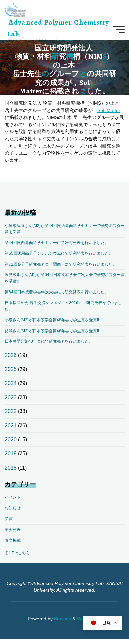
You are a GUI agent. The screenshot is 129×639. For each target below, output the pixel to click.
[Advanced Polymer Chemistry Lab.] (16, 9)
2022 (11, 411)
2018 (11, 468)
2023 (11, 397)
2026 (11, 355)
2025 (11, 369)
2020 (11, 439)
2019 (11, 453)
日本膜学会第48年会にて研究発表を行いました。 (49, 341)
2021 (11, 425)
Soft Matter (108, 110)
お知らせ (13, 508)
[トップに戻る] (103, 613)
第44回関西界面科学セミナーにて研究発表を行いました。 (56, 242)
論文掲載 (13, 540)
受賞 (9, 518)
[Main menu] (119, 29)
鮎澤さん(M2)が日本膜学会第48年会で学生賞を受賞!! (52, 331)
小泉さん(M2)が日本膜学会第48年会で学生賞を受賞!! (52, 320)
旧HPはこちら (17, 553)
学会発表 (13, 529)
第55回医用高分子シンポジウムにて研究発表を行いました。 (58, 253)
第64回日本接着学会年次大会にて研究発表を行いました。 (56, 292)
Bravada (62, 618)
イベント (13, 497)
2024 (11, 383)
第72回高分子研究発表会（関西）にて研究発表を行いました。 (60, 264)
